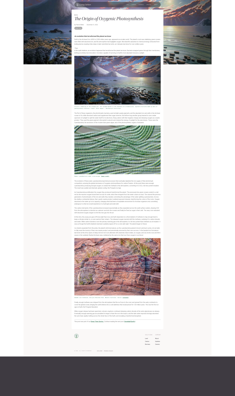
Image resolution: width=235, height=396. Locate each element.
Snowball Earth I (129, 321)
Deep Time (78, 28)
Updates (148, 4)
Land (127, 4)
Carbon (133, 4)
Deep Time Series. (97, 321)
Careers (157, 344)
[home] (83, 4)
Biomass (141, 4)
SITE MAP (99, 350)
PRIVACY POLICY (108, 350)
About (156, 4)
